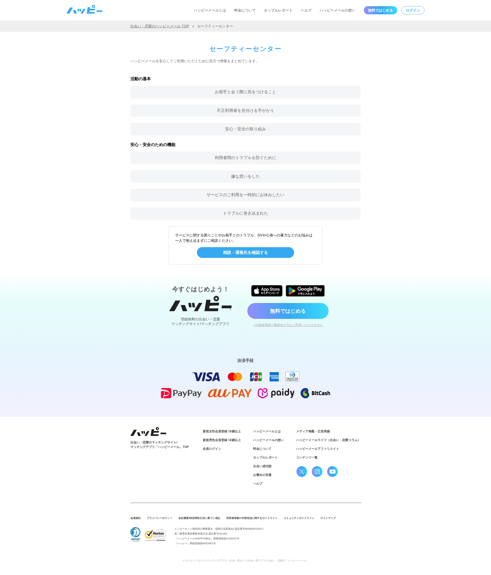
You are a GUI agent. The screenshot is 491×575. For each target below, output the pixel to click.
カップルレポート (278, 10)
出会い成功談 (262, 466)
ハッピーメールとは (210, 10)
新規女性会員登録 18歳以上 (222, 431)
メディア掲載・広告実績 (313, 431)
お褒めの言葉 (262, 475)
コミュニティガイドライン (299, 518)
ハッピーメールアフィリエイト (317, 449)
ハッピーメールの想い (337, 10)
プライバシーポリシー (159, 518)
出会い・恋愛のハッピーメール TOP (159, 26)
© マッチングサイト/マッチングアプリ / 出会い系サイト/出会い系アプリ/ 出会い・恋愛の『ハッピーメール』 (245, 560)
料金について (245, 10)
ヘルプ (306, 10)
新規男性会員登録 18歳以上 (222, 440)
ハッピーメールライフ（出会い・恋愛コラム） (328, 440)
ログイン (413, 10)
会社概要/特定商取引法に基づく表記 (199, 518)
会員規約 (135, 518)
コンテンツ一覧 (307, 457)
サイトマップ (328, 518)
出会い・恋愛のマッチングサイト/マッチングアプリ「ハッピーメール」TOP (159, 445)
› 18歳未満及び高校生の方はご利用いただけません (288, 325)
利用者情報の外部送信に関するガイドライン (251, 518)
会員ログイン (212, 449)
